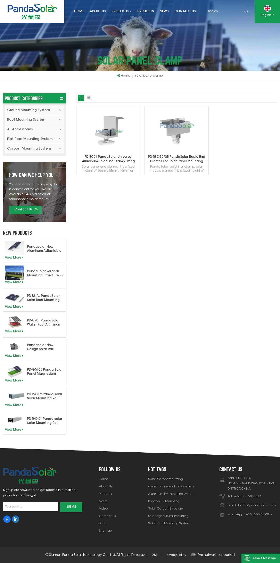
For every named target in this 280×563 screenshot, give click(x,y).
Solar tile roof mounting (165, 479)
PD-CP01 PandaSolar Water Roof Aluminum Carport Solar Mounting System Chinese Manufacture (45, 323)
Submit (71, 507)
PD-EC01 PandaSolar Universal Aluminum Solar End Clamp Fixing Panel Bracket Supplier (108, 160)
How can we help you (31, 175)
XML (155, 555)
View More (13, 257)
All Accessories (20, 129)
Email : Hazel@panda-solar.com (252, 505)
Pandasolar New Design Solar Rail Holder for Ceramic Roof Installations (42, 348)
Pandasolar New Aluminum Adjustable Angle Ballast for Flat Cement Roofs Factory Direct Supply (45, 249)
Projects (145, 11)
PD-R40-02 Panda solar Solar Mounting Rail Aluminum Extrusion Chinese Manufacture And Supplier (45, 397)
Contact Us (185, 11)
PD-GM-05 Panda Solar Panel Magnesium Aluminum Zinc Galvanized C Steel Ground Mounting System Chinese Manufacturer (45, 372)
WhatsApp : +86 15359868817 (250, 514)
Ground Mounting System (28, 110)
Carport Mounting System (29, 148)
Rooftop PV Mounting (163, 501)
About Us (98, 11)
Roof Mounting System (26, 119)
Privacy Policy (176, 555)
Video (103, 508)
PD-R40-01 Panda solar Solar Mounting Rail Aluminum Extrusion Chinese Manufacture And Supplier (45, 421)
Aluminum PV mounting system (171, 494)
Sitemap (105, 530)
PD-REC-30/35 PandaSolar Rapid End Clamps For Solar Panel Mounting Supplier (176, 160)
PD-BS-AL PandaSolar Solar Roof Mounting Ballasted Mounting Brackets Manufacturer (43, 298)
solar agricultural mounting (168, 516)
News (164, 11)
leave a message (264, 558)
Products (120, 11)
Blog (102, 523)
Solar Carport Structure (165, 508)
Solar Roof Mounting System (169, 523)
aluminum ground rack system (171, 486)
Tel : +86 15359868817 (244, 496)
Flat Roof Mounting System (30, 139)
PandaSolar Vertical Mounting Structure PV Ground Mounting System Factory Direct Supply (45, 274)
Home (79, 11)
